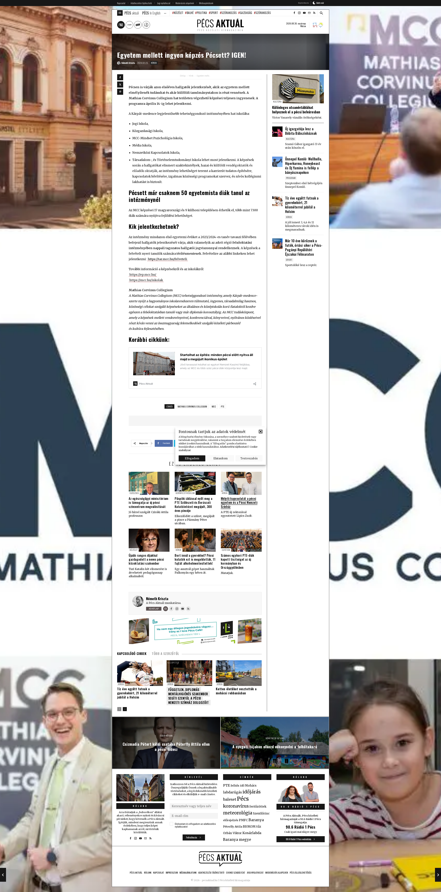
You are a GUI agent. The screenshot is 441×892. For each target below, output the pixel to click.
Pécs (243, 799)
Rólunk (140, 805)
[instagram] (299, 13)
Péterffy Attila (232, 826)
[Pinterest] (120, 92)
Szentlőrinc (261, 813)
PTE (222, 406)
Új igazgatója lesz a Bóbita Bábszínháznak (301, 131)
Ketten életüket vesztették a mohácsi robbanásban (236, 691)
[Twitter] (120, 84)
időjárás (252, 792)
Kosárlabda (251, 833)
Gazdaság (246, 13)
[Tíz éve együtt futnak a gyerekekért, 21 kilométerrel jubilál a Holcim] (277, 201)
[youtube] (304, 13)
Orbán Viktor (232, 833)
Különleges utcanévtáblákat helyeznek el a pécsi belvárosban (296, 109)
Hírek (154, 62)
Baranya (256, 820)
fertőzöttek (257, 806)
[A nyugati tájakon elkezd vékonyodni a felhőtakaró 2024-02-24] (438, 875)
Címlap (183, 76)
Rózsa (303, 26)
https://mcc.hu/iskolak (146, 280)
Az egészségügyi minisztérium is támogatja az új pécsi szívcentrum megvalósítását (148, 502)
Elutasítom (220, 458)
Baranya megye (237, 839)
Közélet (178, 13)
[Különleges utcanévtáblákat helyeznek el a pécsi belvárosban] (298, 88)
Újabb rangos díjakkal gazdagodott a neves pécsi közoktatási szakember (146, 559)
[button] (260, 431)
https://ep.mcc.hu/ (142, 275)
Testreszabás (249, 458)
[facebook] (294, 13)
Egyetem (226, 549)
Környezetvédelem (185, 493)
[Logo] (220, 858)
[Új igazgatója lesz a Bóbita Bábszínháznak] (277, 131)
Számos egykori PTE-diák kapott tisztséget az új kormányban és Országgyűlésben (237, 561)
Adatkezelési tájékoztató (234, 446)
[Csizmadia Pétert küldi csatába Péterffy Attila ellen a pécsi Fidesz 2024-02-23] (3, 875)
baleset (229, 799)
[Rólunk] (140, 787)
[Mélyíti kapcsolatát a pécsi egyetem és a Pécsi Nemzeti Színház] (241, 483)
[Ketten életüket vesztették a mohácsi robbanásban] (239, 673)
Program (291, 177)
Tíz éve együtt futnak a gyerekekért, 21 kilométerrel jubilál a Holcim (137, 693)
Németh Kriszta (157, 598)
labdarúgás (232, 792)
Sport (214, 13)
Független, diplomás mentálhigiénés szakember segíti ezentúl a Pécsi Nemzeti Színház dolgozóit (188, 696)
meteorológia (237, 813)
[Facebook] (120, 77)
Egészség (134, 493)
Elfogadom (192, 458)
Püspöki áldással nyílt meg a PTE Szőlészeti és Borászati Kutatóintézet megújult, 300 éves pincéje (193, 504)
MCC (214, 406)
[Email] (165, 608)
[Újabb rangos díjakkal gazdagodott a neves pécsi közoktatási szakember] (149, 540)
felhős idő (237, 785)
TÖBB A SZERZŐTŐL (165, 653)
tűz (258, 826)
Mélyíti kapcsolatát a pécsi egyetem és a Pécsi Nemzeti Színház (239, 502)
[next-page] (125, 709)
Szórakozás (229, 13)
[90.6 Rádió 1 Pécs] (300, 801)
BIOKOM (249, 826)
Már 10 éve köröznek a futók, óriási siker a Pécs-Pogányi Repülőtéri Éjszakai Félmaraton (303, 247)
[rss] (314, 13)
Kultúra (277, 101)
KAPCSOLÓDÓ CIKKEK (131, 653)
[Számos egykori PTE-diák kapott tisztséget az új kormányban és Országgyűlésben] (241, 540)
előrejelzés (230, 820)
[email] (309, 13)
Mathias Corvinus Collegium (192, 406)
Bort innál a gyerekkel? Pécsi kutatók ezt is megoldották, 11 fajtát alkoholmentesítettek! (195, 559)
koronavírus (236, 806)
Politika (202, 13)
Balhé (190, 13)
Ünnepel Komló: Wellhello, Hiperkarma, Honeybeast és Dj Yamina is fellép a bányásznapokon (303, 165)
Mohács (251, 785)
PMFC (243, 820)
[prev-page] (119, 709)
